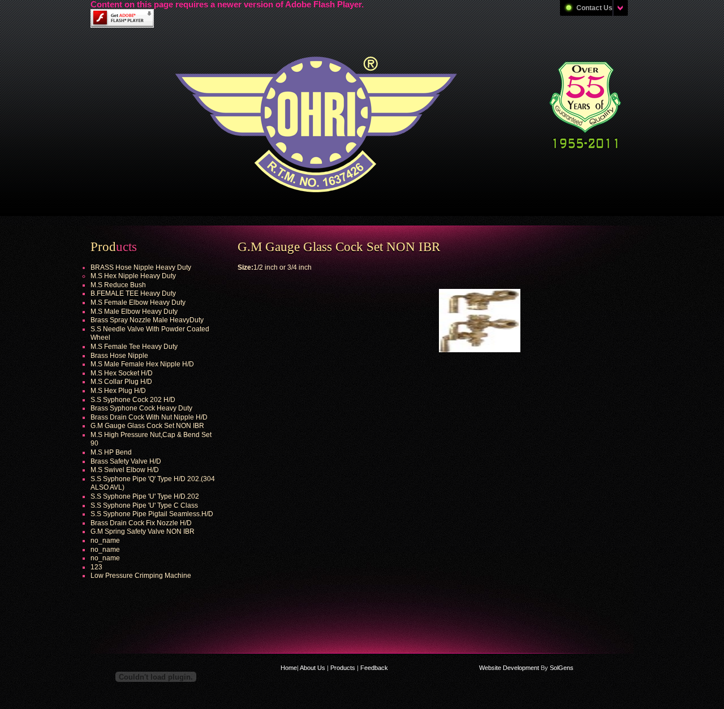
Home (289, 667)
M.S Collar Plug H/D (121, 382)
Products (342, 667)
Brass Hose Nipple (119, 356)
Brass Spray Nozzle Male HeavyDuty (147, 320)
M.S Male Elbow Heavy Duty (134, 311)
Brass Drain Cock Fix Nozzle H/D (141, 523)
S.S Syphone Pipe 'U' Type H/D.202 (144, 496)
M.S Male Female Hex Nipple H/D (142, 364)
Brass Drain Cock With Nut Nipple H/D (149, 417)
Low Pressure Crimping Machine (140, 576)
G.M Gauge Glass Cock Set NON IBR (147, 426)
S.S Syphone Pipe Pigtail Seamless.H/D (151, 514)
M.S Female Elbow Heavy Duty (138, 302)
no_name (105, 540)
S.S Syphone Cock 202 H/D (132, 400)
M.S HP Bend (111, 452)
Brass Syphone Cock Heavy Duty (141, 408)
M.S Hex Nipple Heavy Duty (133, 276)
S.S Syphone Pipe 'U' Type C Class (144, 505)
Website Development (509, 667)
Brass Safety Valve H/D (125, 461)
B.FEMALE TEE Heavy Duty (133, 293)
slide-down (620, 8)
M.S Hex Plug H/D (118, 391)
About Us (313, 667)
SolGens (562, 667)
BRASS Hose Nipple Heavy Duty (140, 267)
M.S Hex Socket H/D (121, 373)
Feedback (373, 667)
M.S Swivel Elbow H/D (124, 470)
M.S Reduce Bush (118, 285)
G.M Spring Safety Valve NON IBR (142, 531)
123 (96, 567)
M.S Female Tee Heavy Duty (134, 347)
